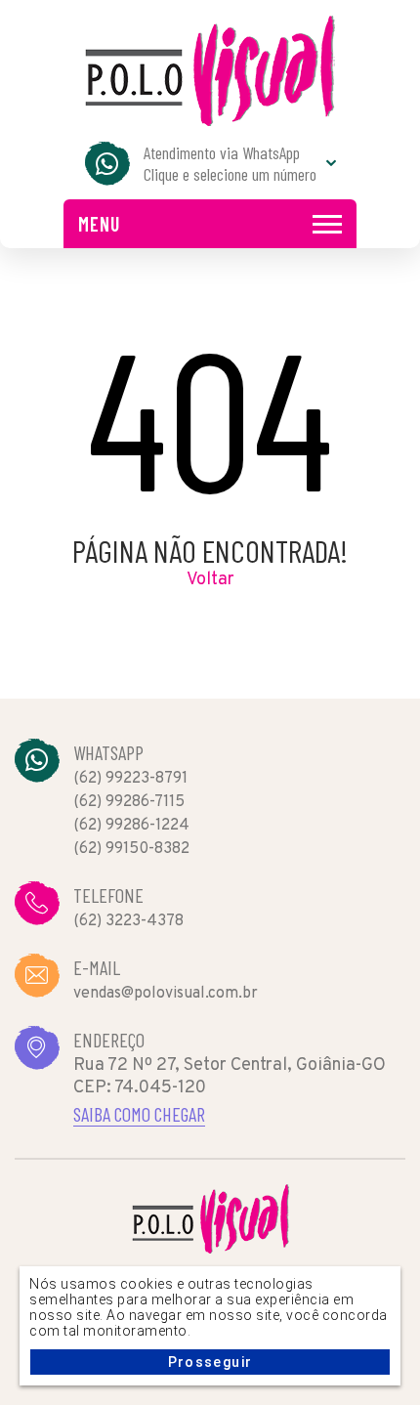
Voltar (210, 580)
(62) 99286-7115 (129, 802)
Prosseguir (210, 1362)
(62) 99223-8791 (130, 778)
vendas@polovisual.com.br (165, 993)
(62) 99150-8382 (131, 849)
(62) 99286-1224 (131, 825)
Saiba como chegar (139, 1114)
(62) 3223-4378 (128, 921)
